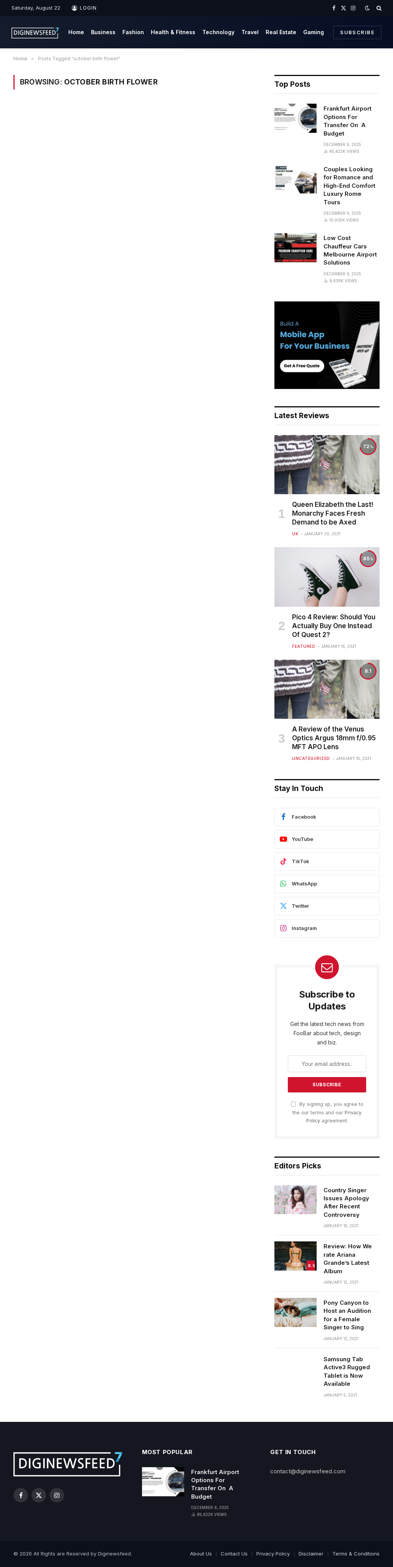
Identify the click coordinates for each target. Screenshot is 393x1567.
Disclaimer (311, 1553)
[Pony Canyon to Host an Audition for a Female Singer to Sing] (295, 1312)
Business (103, 32)
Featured (303, 646)
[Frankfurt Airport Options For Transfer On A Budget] (295, 118)
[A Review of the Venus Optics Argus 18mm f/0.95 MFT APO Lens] (327, 689)
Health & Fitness (173, 32)
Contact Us (234, 1553)
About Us (201, 1553)
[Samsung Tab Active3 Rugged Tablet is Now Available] (295, 1368)
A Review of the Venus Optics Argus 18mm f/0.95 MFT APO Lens (334, 738)
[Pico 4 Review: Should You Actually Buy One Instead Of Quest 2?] (327, 576)
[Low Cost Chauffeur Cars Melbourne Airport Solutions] (295, 247)
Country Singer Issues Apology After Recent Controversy (346, 1202)
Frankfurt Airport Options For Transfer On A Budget (348, 121)
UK (295, 533)
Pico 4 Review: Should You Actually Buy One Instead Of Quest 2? (333, 626)
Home (76, 32)
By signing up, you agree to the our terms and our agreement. (327, 1112)
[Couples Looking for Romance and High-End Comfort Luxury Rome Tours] (295, 179)
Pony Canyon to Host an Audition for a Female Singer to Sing (347, 1315)
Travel (250, 32)
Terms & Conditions (356, 1553)
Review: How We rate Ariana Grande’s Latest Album (348, 1258)
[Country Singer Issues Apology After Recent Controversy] (295, 1200)
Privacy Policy (273, 1553)
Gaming (313, 32)
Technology (218, 32)
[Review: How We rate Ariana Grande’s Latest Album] (295, 1256)
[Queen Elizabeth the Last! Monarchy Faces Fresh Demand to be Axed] (327, 464)
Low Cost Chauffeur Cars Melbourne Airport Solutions (350, 250)
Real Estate (281, 32)
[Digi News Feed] (35, 32)
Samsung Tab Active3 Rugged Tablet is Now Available (347, 1371)
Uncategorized (311, 758)
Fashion (133, 32)
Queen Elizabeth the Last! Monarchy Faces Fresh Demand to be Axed (332, 513)
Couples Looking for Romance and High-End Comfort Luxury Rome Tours (349, 185)
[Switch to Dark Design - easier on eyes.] (367, 8)
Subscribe (357, 32)
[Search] (378, 8)
